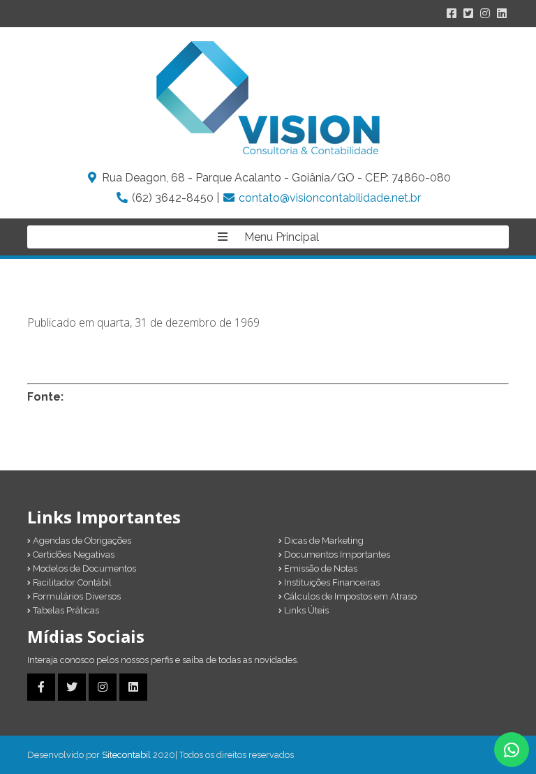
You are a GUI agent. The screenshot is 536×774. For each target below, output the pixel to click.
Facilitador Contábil (71, 582)
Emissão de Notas (319, 568)
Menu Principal (280, 237)
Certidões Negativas (72, 554)
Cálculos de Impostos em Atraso (349, 596)
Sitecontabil (126, 755)
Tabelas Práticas (65, 610)
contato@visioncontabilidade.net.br (330, 197)
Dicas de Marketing (323, 540)
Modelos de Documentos (83, 568)
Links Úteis (305, 610)
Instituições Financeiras (331, 582)
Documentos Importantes (336, 554)
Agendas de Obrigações (81, 540)
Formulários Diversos (76, 596)
